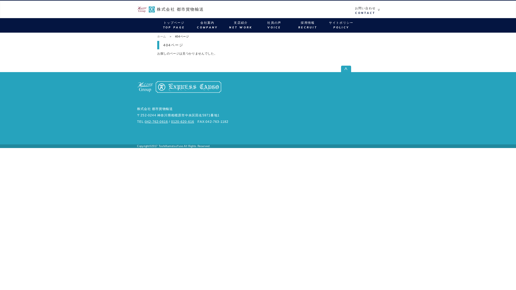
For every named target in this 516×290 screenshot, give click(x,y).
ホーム (161, 36)
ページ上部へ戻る (365, 68)
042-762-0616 (156, 121)
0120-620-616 (182, 121)
